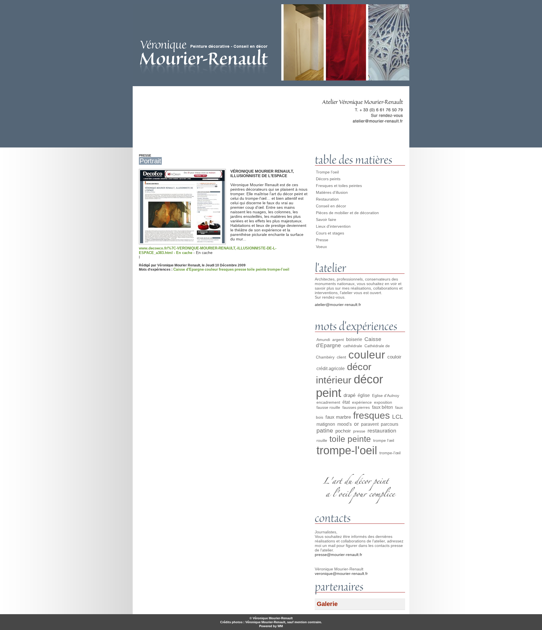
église (364, 395)
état (346, 402)
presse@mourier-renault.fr (338, 554)
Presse (322, 240)
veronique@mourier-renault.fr (341, 573)
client (341, 357)
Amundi (323, 339)
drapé (349, 395)
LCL (397, 416)
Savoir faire (326, 219)
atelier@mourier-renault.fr (338, 304)
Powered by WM (271, 626)
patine (324, 430)
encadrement (328, 402)
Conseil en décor (331, 206)
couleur (211, 269)
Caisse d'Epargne (188, 269)
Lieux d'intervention (333, 226)
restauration (382, 431)
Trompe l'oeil (327, 172)
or (356, 424)
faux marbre (338, 417)
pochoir (343, 431)
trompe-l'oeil (278, 269)
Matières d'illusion (332, 192)
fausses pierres (356, 407)
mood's (344, 424)
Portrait (150, 161)
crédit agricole (330, 368)
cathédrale (352, 346)
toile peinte (256, 269)
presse (240, 269)
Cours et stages (330, 233)
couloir (394, 357)
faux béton (382, 407)
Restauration (327, 199)
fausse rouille (328, 407)
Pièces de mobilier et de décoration (347, 212)
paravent (370, 424)
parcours (389, 424)
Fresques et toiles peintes (339, 185)
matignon (325, 424)
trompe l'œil (383, 440)
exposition (383, 402)
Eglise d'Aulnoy (385, 395)
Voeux (321, 246)
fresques (226, 269)
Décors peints (328, 179)
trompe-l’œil (390, 453)
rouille (321, 440)
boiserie (354, 339)
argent (338, 339)
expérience (362, 402)
